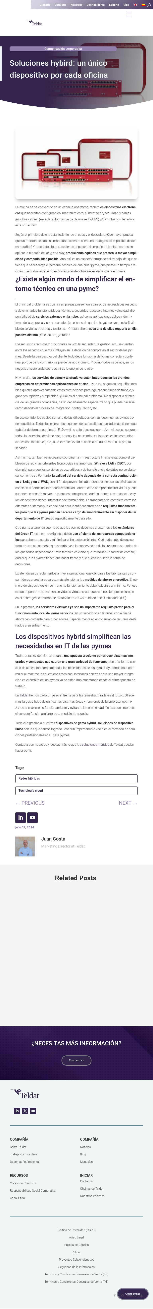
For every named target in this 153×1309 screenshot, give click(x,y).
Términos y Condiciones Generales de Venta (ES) (76, 1274)
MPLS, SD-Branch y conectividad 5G (58, 945)
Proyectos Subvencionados (76, 1259)
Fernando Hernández (37, 960)
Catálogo (60, 4)
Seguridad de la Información (76, 1267)
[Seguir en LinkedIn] (20, 817)
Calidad (76, 1252)
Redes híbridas (29, 778)
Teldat (24, 695)
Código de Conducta (23, 1183)
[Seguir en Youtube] (32, 817)
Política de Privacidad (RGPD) (77, 1230)
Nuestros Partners (92, 1196)
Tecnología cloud (31, 790)
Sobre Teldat (18, 1147)
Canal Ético (17, 1198)
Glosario (45, 4)
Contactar (86, 1181)
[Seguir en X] (25, 1111)
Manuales (86, 1162)
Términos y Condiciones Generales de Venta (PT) (76, 1281)
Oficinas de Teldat (91, 1188)
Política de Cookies (76, 1245)
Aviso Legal (76, 1237)
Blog (83, 1154)
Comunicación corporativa (63, 49)
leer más (76, 999)
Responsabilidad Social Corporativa (33, 1190)
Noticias (85, 1147)
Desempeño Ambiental (24, 1162)
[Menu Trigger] (128, 14)
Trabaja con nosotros (23, 1154)
